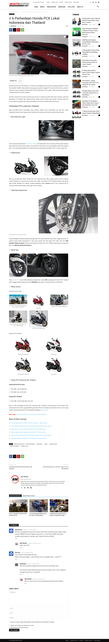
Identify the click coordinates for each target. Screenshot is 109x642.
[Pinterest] (18, 30)
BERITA (42, 7)
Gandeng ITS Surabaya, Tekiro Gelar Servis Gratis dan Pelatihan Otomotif (90, 103)
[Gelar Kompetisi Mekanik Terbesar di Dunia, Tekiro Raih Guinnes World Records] (76, 32)
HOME (48, 2)
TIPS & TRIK (71, 7)
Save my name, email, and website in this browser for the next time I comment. (33, 622)
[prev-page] (10, 519)
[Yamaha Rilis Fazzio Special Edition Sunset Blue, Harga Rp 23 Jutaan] (76, 21)
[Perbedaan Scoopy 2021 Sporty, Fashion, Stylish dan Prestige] (59, 505)
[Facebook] (90, 2)
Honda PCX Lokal (53, 444)
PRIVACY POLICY (68, 2)
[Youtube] (98, 2)
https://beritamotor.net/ (26, 479)
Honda (45, 444)
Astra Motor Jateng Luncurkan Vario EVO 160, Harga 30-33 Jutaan (90, 82)
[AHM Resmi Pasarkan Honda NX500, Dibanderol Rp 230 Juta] (76, 43)
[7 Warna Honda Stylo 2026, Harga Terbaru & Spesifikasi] (76, 114)
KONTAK (61, 2)
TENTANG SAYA (54, 2)
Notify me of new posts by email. (19, 627)
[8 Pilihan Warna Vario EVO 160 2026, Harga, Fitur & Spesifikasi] (76, 94)
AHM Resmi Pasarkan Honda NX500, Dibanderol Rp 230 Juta (90, 42)
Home (10, 11)
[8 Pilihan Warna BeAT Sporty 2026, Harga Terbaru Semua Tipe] (76, 74)
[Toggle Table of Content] (19, 81)
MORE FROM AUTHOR (29, 496)
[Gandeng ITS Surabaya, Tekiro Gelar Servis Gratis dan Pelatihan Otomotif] (76, 104)
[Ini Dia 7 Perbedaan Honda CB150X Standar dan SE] (18, 505)
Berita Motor (39, 444)
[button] (98, 7)
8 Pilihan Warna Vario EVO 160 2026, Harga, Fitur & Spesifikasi (90, 93)
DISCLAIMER (76, 2)
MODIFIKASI (61, 7)
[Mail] (96, 2)
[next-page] (13, 519)
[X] (14, 30)
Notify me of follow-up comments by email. (22, 625)
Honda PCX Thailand (14, 446)
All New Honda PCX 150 (19, 444)
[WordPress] (28, 488)
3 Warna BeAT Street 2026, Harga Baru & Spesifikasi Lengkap (91, 52)
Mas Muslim (13, 26)
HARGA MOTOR (51, 7)
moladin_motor (24, 446)
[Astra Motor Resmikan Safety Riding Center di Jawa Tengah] (76, 63)
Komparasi (16, 11)
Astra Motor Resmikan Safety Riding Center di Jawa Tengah (89, 62)
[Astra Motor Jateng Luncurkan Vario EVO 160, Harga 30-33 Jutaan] (76, 84)
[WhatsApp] (22, 30)
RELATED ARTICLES (15, 496)
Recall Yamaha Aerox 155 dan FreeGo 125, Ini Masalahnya (55, 467)
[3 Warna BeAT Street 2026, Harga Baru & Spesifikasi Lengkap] (76, 53)
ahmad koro (18, 529)
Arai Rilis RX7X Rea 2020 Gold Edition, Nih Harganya (20, 467)
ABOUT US (80, 7)
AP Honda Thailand (31, 143)
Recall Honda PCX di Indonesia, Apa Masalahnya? (31, 414)
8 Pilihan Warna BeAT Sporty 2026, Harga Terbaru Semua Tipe (91, 72)
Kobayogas (23, 564)
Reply (16, 538)
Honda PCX (15, 280)
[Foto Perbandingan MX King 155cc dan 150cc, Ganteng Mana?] (38, 505)
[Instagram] (93, 2)
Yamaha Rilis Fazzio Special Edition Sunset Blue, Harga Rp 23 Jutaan (91, 20)
